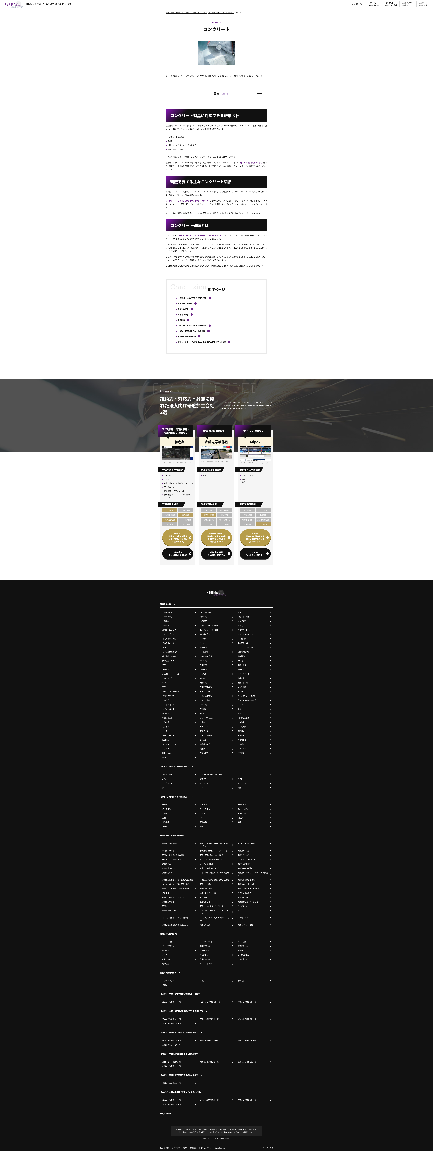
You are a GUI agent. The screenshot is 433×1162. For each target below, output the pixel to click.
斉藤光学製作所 (168, 696)
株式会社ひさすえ (169, 638)
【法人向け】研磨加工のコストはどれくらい (215, 911)
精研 (164, 647)
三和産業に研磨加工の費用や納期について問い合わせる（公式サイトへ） (178, 537)
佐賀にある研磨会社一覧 (247, 1100)
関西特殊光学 (205, 634)
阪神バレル (166, 753)
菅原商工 (165, 757)
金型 (164, 818)
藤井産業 (241, 735)
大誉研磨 (203, 682)
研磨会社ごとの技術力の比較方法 (175, 925)
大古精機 (165, 625)
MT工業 (240, 660)
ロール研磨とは (168, 946)
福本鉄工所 (204, 748)
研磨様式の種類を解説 (423, 3)
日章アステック (168, 616)
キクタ (164, 731)
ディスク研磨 (167, 941)
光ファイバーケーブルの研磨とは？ (175, 884)
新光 (164, 687)
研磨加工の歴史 (206, 884)
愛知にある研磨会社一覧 (171, 1045)
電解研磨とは (167, 963)
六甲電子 (241, 753)
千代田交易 (204, 652)
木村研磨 (203, 660)
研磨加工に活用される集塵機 (173, 855)
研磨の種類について (170, 910)
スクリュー (242, 813)
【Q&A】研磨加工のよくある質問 (191, 331)
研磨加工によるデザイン (171, 859)
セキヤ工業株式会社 (170, 652)
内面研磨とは (167, 950)
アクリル (203, 779)
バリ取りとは (243, 917)
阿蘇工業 (203, 704)
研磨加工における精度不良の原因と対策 (177, 880)
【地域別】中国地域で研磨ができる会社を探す (179, 1053)
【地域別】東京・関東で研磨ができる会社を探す (180, 994)
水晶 (164, 779)
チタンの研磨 (183, 309)
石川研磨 (165, 669)
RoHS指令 (204, 897)
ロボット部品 (243, 809)
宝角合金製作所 (206, 735)
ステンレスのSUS (244, 893)
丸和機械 (165, 621)
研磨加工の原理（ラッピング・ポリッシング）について (215, 844)
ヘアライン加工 (168, 980)
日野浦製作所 (167, 612)
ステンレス (242, 783)
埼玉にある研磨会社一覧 (247, 1002)
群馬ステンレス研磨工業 (247, 700)
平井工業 (165, 748)
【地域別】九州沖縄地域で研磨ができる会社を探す (181, 1092)
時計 (201, 826)
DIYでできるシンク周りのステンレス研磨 (214, 918)
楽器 (239, 822)
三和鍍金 (203, 709)
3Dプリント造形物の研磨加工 (211, 859)
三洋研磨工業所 (206, 687)
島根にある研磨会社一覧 (171, 1062)
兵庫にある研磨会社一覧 (171, 1023)
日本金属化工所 (168, 643)
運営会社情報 (165, 1113)
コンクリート (167, 783)
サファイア (204, 783)
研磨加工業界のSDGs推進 (209, 868)
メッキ (164, 955)
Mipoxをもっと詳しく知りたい (255, 553)
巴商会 (202, 722)
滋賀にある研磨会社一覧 (247, 1019)
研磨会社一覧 (357, 4)
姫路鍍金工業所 (243, 718)
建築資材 (165, 804)
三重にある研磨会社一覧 (171, 1019)
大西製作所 (242, 656)
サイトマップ (266, 1148)
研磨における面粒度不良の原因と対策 (214, 872)
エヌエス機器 (205, 700)
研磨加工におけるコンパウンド (212, 906)
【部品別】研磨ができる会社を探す (192, 325)
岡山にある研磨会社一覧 (209, 1062)
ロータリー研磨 (206, 941)
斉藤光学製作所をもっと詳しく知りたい (216, 553)
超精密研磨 (166, 864)
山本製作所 (242, 638)
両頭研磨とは (243, 946)
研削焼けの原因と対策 (246, 880)
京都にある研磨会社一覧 (209, 1019)
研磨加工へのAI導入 (245, 868)
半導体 (164, 813)
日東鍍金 (241, 722)
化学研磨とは (205, 959)
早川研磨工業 (167, 678)
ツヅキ (202, 643)
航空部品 (241, 818)
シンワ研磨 (242, 687)
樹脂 (239, 787)
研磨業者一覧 (165, 604)
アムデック (204, 731)
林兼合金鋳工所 (168, 735)
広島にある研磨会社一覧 (247, 1062)
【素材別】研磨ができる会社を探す (192, 298)
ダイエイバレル (168, 709)
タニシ (240, 704)
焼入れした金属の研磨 (246, 843)
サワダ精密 (242, 621)
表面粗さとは (205, 902)
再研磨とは (204, 955)
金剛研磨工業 (243, 682)
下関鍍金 (203, 674)
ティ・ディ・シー (244, 674)
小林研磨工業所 (206, 696)
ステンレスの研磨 (185, 303)
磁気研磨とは (167, 959)
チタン (240, 779)
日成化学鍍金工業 (206, 718)
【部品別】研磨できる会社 (391, 3)
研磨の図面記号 (206, 888)
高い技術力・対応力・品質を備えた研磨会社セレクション (51, 3)
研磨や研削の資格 (244, 864)
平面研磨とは (205, 950)
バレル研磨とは (206, 963)
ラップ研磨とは (243, 955)
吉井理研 (165, 726)
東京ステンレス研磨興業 (171, 691)
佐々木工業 (242, 740)
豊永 (239, 709)
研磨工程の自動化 (169, 868)
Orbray (240, 625)
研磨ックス (242, 665)
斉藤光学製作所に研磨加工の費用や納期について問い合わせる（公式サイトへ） (216, 537)
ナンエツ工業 (243, 713)
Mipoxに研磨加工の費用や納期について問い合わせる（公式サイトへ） (255, 537)
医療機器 (203, 822)
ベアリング (204, 804)
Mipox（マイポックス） (247, 696)
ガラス (240, 774)
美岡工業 (203, 740)
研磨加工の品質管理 (170, 843)
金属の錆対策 (243, 897)
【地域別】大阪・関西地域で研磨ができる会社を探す (181, 1011)
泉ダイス (241, 669)
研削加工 (203, 980)
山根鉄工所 (242, 726)
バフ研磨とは (243, 959)
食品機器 (165, 822)
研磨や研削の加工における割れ (212, 855)
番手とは (241, 910)
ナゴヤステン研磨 (244, 630)
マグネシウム (167, 774)
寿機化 (202, 713)
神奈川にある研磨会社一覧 (210, 1002)
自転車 (164, 826)
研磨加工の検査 (243, 850)
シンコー (165, 682)
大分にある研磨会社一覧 (209, 1100)
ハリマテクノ (243, 748)
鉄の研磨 (181, 320)
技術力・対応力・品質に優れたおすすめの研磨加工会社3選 (202, 342)
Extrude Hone (205, 612)
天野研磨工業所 (243, 616)
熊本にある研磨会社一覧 (171, 1100)
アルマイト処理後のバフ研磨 (211, 774)
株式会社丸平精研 (169, 656)
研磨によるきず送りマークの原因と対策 (177, 888)
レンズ (240, 826)
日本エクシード (206, 691)
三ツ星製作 (204, 753)
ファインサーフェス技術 (209, 625)
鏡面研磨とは (205, 946)
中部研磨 (203, 669)
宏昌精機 (165, 722)
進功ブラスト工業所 (245, 647)
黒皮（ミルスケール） (208, 893)
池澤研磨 (203, 616)
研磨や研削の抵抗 (206, 864)
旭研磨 (202, 678)
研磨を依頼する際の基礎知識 (172, 835)
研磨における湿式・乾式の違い (249, 888)
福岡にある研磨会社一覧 (171, 1104)
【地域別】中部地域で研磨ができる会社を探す (179, 1032)
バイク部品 (166, 809)
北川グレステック (169, 630)
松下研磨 (203, 647)
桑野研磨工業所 (168, 660)
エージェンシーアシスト (209, 630)
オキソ (240, 612)
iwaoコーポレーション (171, 674)
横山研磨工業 (167, 713)
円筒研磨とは (243, 950)
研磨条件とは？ (243, 855)
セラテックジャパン (245, 634)
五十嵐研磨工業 (168, 704)
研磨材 (164, 906)
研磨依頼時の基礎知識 (407, 3)
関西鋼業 (241, 731)
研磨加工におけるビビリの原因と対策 (214, 880)
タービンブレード (206, 809)
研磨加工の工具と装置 (246, 884)
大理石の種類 (205, 925)
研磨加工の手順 (168, 902)
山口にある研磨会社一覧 (171, 1066)
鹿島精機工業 (205, 744)
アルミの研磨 (183, 314)
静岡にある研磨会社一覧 (171, 1040)
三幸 (164, 665)
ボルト (202, 813)
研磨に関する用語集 (245, 925)
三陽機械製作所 (243, 652)
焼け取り (165, 893)
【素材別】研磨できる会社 (374, 3)
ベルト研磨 (242, 941)
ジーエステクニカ (169, 744)
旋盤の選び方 (167, 872)
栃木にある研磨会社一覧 (171, 1002)
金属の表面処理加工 (168, 972)
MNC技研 (241, 744)
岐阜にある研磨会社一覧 (209, 1040)
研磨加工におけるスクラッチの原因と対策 (253, 873)
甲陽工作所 (204, 726)
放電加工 (165, 985)
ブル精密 (203, 638)
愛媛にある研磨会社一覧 (171, 1083)
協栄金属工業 (167, 718)
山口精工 (165, 740)
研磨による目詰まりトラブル (173, 897)
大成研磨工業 (243, 691)
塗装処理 (241, 980)
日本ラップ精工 (168, 634)
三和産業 (165, 700)
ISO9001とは (242, 906)
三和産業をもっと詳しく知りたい (178, 553)
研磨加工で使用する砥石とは (249, 902)
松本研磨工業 (243, 643)
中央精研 (203, 621)
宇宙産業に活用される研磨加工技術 (213, 850)
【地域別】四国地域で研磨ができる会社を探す (179, 1075)
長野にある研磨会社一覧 (247, 1040)
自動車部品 (242, 804)
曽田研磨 (203, 665)
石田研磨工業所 (206, 656)
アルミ (202, 787)
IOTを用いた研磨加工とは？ (248, 859)
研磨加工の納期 (168, 850)
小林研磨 (241, 678)
